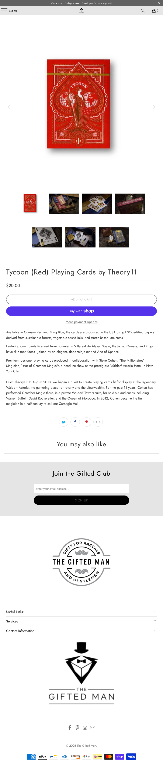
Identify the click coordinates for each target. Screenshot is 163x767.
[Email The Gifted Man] (93, 728)
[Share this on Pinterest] (86, 422)
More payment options (81, 321)
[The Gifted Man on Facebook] (70, 728)
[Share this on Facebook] (75, 422)
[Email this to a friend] (98, 422)
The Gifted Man (86, 745)
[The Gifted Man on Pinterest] (77, 728)
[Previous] (9, 107)
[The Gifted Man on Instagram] (85, 728)
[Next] (153, 107)
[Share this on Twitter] (63, 422)
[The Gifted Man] (81, 10)
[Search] (143, 10)
